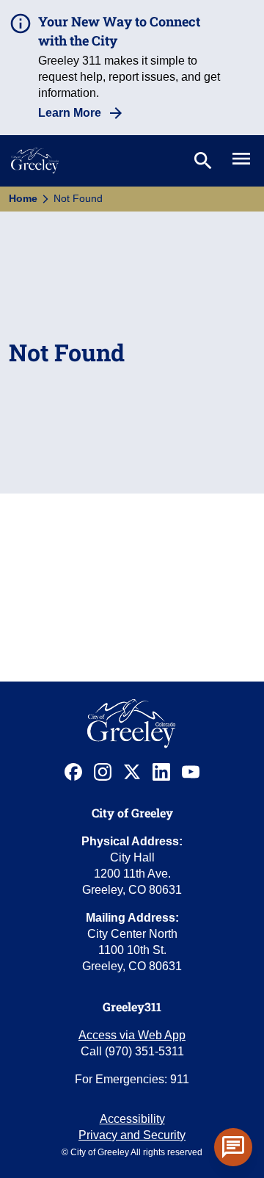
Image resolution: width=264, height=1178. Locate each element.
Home (23, 198)
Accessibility (132, 1119)
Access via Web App (132, 1035)
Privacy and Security (132, 1135)
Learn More (69, 112)
